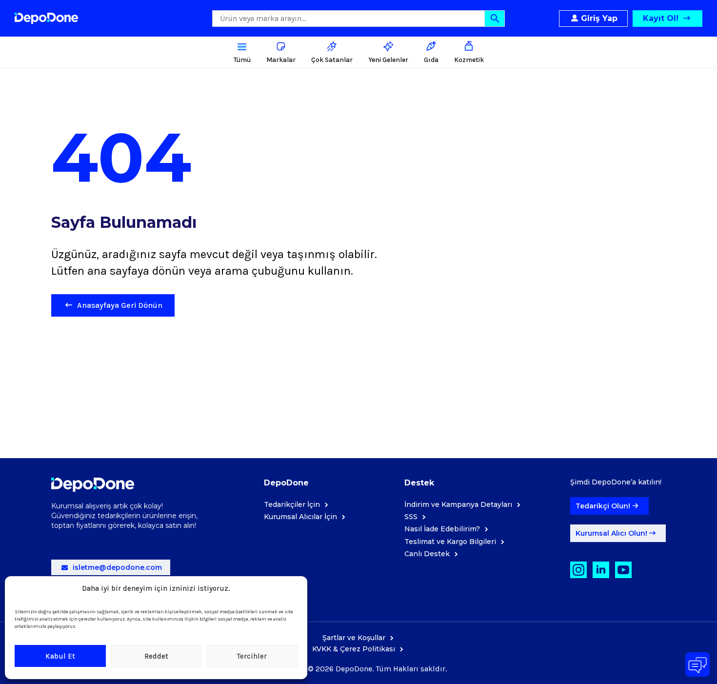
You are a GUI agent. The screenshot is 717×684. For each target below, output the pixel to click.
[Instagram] (578, 570)
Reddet (156, 656)
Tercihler (252, 656)
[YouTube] (623, 570)
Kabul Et (60, 656)
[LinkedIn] (601, 570)
